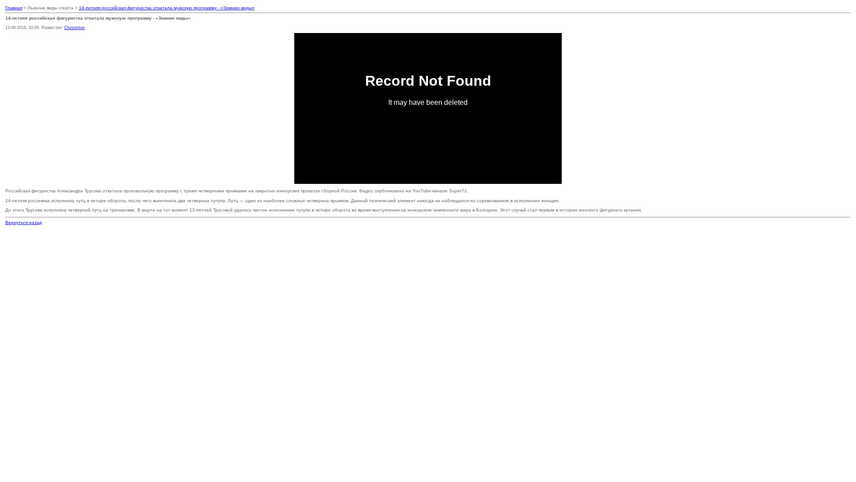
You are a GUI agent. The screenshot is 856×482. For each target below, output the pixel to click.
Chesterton (74, 27)
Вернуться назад (23, 222)
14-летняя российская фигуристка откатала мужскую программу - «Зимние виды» (167, 7)
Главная (13, 7)
